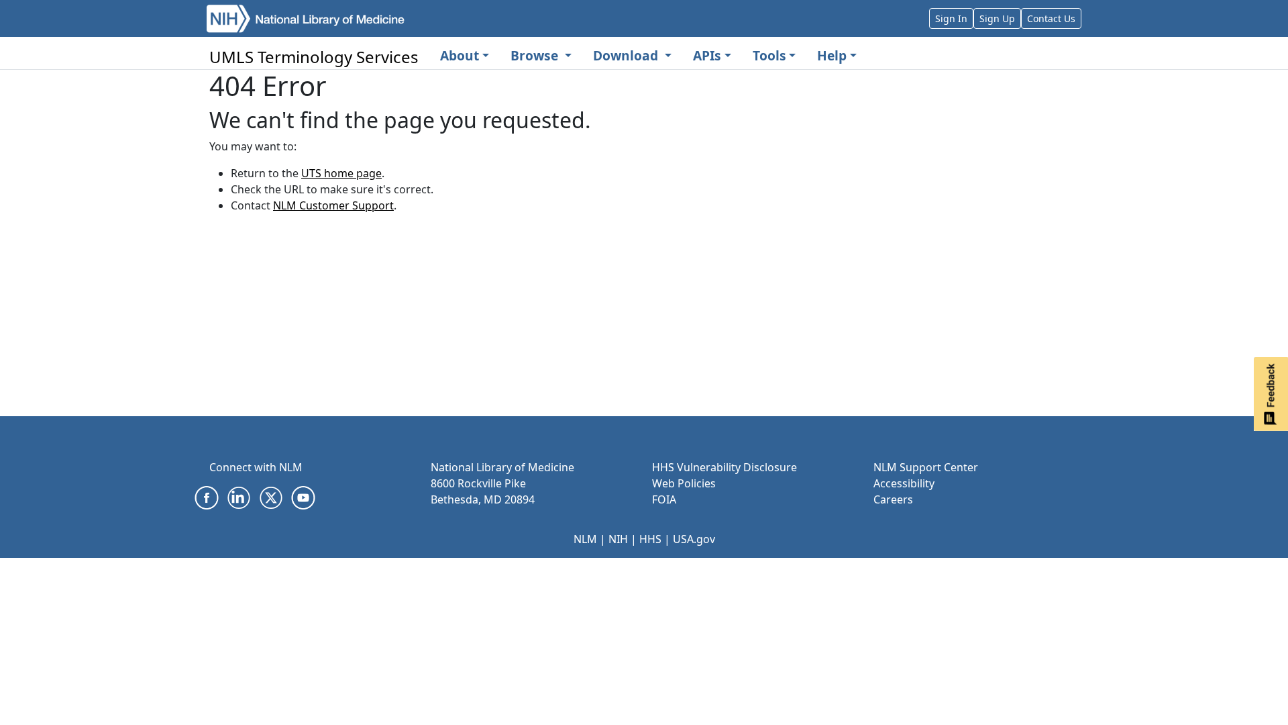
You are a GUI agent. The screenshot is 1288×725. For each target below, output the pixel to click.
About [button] (459, 55)
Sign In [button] (951, 18)
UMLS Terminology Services (314, 57)
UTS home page (341, 173)
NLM (585, 539)
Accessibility (903, 483)
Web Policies (684, 483)
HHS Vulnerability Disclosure (724, 467)
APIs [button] (707, 55)
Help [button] (832, 55)
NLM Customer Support (333, 205)
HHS (650, 539)
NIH (618, 539)
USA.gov (694, 539)
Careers (893, 499)
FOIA (664, 499)
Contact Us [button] (1051, 18)
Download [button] (627, 55)
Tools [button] (769, 55)
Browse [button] (536, 55)
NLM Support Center (925, 467)
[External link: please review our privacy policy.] (206, 496)
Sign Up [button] (997, 18)
